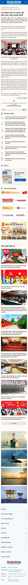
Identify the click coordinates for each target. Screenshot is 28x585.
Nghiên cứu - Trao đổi (7, 547)
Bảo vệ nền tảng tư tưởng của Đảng (9, 7)
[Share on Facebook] (23, 110)
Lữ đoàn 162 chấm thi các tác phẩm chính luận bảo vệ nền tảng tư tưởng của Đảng (13, 266)
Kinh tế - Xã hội (5, 523)
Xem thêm (14, 423)
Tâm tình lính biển (6, 542)
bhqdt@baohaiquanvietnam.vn (14, 105)
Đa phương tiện (5, 537)
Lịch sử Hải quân (5, 556)
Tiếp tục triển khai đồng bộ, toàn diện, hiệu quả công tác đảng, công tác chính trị (14, 376)
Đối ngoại (3, 528)
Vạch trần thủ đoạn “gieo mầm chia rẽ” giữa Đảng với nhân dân (13, 287)
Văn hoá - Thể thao (6, 552)
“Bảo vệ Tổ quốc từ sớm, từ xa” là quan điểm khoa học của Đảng (13, 397)
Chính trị (3, 509)
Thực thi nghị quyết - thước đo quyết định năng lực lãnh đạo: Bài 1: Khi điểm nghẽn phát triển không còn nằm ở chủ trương (14, 355)
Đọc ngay (20, 180)
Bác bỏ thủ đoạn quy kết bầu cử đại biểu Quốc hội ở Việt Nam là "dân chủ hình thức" (13, 418)
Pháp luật (4, 533)
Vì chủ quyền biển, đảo (7, 518)
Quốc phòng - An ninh (7, 514)
